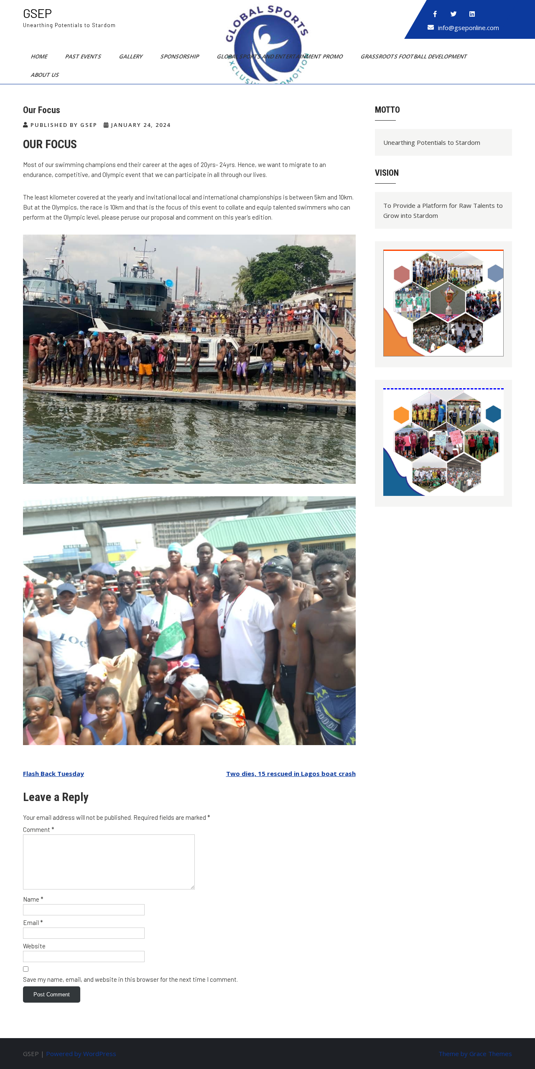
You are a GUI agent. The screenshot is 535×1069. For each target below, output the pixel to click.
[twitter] (453, 14)
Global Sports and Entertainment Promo (280, 56)
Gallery (131, 56)
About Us (45, 74)
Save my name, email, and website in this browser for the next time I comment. (130, 979)
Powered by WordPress (81, 1053)
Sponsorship (180, 56)
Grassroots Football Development (414, 56)
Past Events (83, 56)
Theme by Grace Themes (475, 1053)
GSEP (37, 12)
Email (33, 922)
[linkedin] (472, 14)
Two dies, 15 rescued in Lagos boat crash (291, 773)
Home (39, 56)
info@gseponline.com (468, 27)
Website (34, 946)
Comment (38, 829)
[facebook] (435, 14)
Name (33, 899)
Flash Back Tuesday (53, 773)
